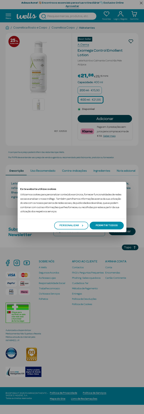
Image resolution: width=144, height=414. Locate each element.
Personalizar (69, 225)
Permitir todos (107, 225)
